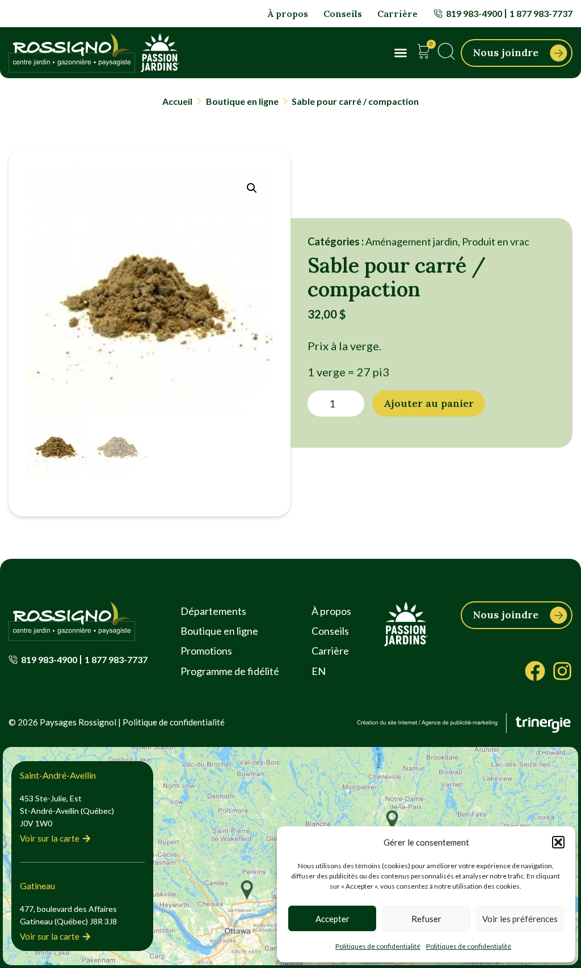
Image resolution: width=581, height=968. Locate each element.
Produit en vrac (495, 241)
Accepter (332, 919)
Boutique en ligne (242, 101)
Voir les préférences (520, 919)
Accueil (177, 101)
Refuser (426, 919)
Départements (213, 611)
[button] (558, 842)
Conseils (342, 13)
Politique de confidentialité (174, 722)
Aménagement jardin (411, 241)
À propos (288, 13)
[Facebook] (535, 671)
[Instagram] (562, 671)
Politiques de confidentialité (377, 946)
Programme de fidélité (229, 671)
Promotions (206, 650)
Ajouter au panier (429, 403)
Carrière (397, 13)
